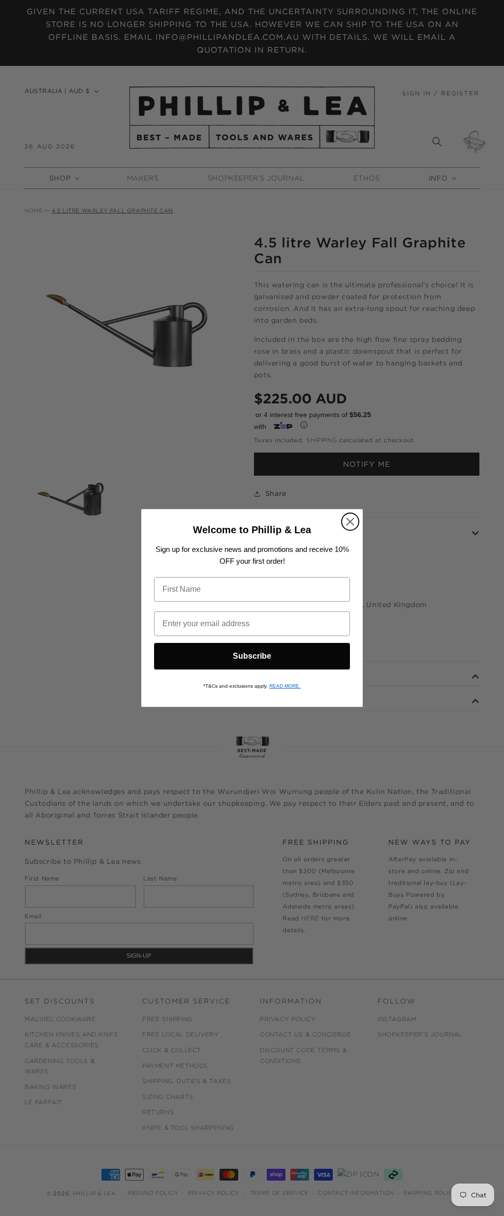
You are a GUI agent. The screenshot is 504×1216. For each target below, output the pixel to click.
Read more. (285, 686)
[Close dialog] (350, 521)
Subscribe (252, 656)
